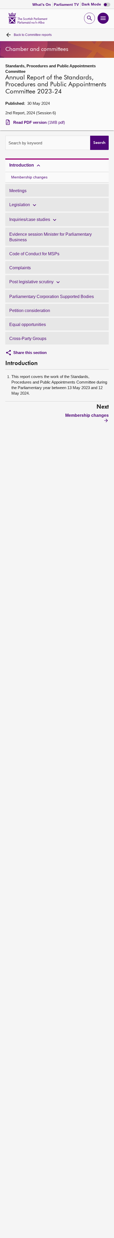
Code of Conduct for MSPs (34, 254)
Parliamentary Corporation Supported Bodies (51, 296)
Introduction (21, 165)
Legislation (19, 204)
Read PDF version (39, 122)
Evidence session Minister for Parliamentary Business (50, 237)
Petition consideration (29, 310)
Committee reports (33, 35)
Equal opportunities (27, 324)
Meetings (18, 190)
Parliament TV (67, 4)
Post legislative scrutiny (31, 282)
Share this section (30, 352)
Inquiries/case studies (29, 219)
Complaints (20, 268)
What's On (42, 4)
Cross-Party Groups (27, 338)
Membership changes (29, 177)
